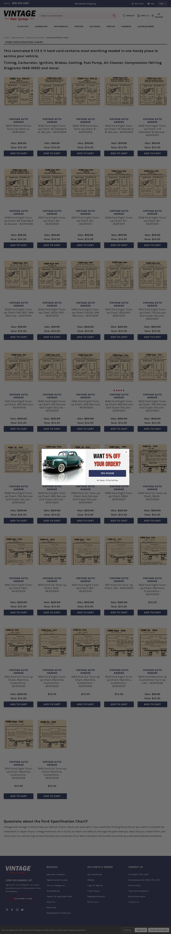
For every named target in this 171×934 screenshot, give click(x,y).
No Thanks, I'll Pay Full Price (107, 480)
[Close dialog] (126, 452)
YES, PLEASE (107, 473)
